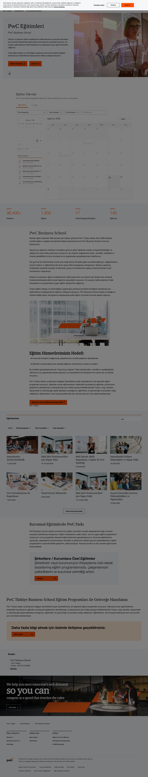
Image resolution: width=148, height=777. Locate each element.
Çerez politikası (59, 7)
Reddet (113, 5)
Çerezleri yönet (99, 5)
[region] (74, 5)
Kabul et (127, 5)
